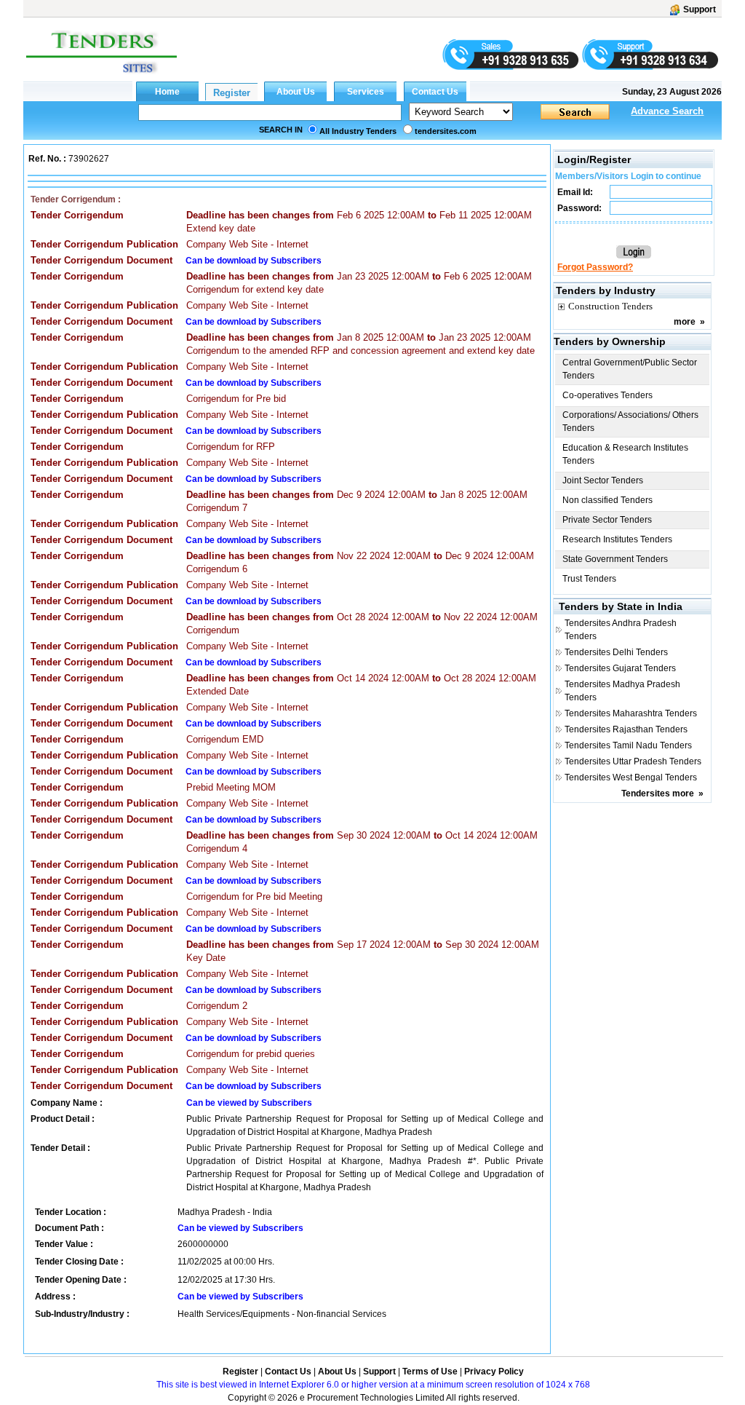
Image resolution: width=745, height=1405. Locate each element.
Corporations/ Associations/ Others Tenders (630, 421)
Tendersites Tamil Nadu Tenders (628, 745)
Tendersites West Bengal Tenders (631, 777)
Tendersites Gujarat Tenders (620, 668)
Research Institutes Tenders (617, 539)
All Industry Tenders (358, 131)
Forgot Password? (595, 267)
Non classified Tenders (607, 500)
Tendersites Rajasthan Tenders (626, 729)
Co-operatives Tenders (607, 395)
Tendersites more (657, 793)
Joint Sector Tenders (602, 480)
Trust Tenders (589, 579)
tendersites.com (446, 131)
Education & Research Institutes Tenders (625, 454)
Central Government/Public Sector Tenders (629, 369)
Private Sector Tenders (607, 520)
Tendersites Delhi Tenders (616, 652)
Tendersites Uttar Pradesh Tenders (633, 761)
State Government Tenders (615, 559)
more (685, 322)
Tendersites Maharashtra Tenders (631, 713)
